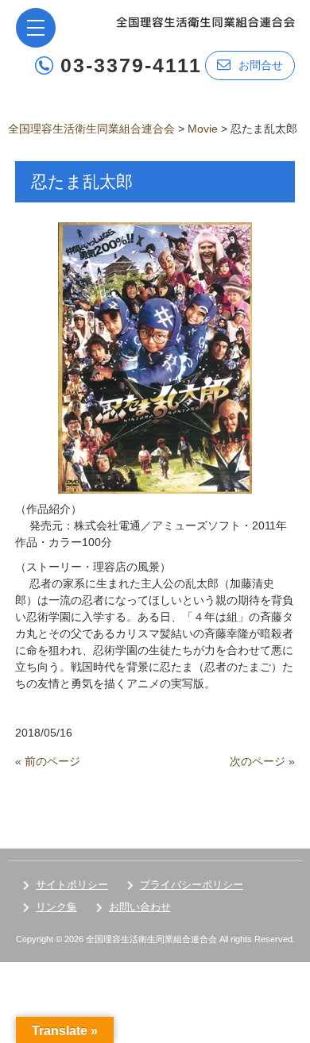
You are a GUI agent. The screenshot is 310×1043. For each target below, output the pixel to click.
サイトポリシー (72, 885)
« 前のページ (47, 761)
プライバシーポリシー (191, 885)
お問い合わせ (140, 907)
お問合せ (260, 65)
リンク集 (56, 907)
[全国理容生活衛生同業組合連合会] (205, 21)
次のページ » (262, 761)
